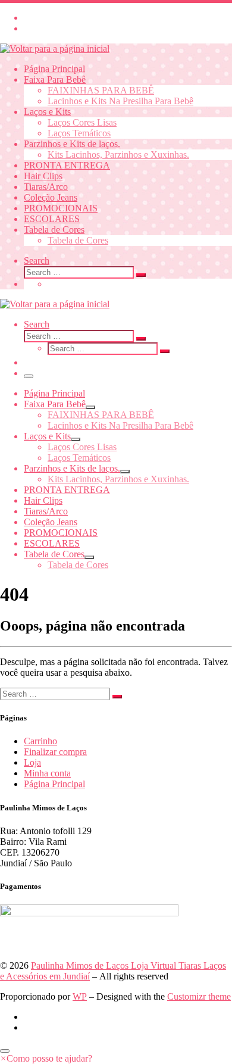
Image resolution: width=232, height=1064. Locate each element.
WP (80, 996)
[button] (46, 1058)
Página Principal (54, 784)
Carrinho (40, 741)
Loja (32, 762)
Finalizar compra (55, 752)
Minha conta (47, 773)
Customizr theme (199, 996)
